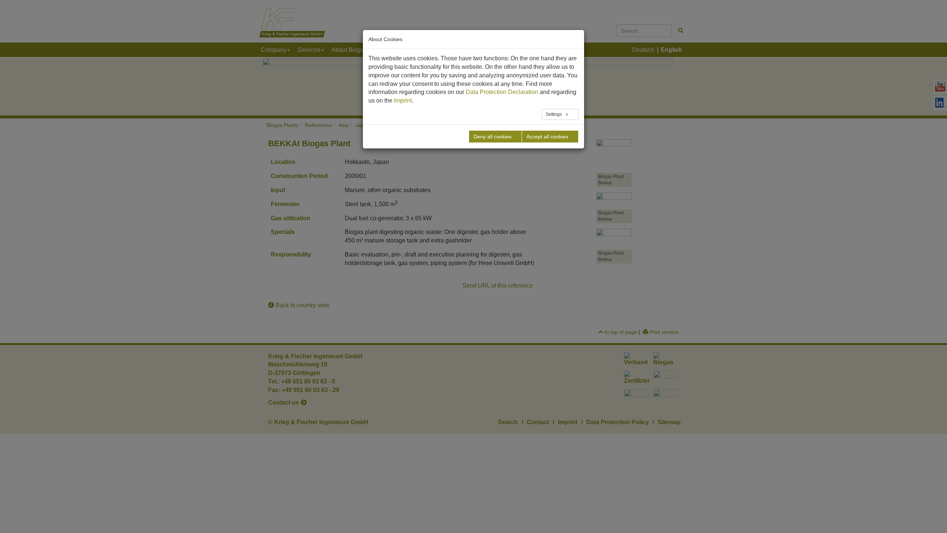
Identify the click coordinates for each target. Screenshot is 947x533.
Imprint (403, 100)
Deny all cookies (493, 137)
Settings (554, 114)
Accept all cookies (547, 137)
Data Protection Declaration (502, 92)
